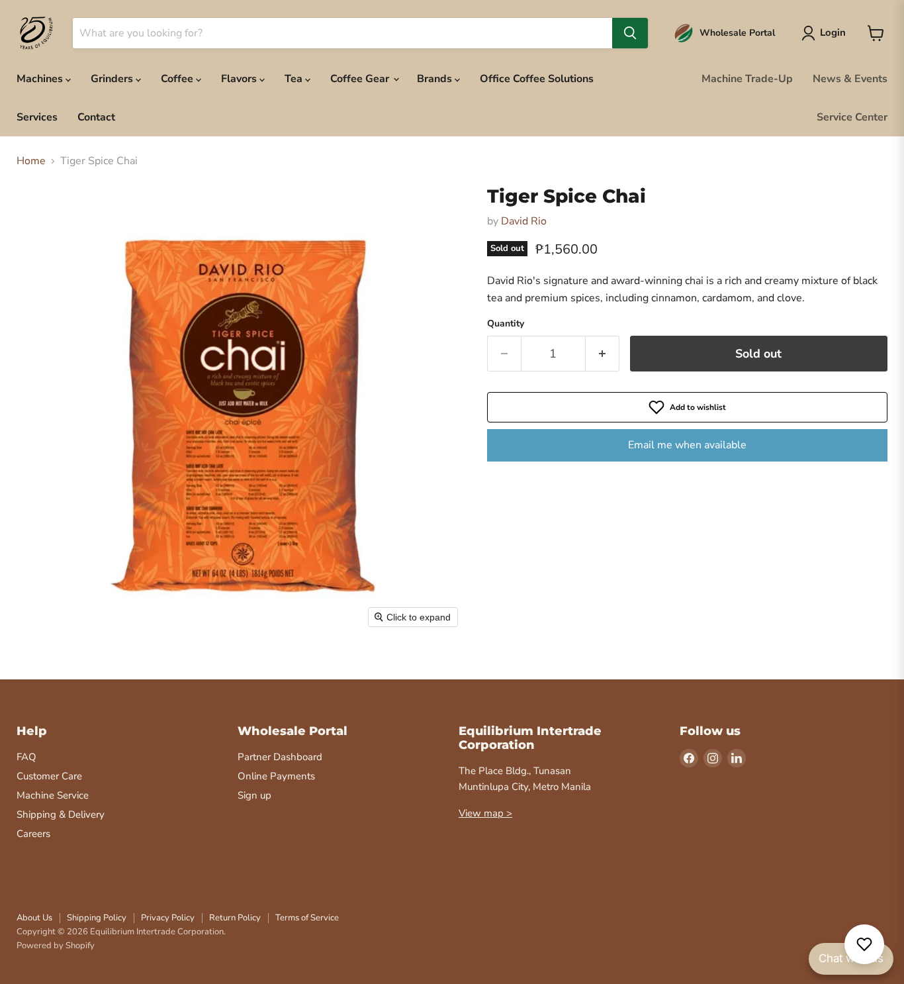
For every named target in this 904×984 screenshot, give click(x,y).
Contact (96, 117)
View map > (485, 813)
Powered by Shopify (56, 946)
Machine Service (53, 795)
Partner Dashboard (280, 756)
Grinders (113, 79)
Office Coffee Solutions (537, 79)
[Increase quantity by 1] (602, 354)
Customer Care (49, 776)
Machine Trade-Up (747, 79)
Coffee (178, 79)
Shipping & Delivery (61, 814)
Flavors (240, 79)
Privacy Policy (168, 918)
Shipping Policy (96, 918)
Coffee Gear (361, 79)
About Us (34, 918)
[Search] (630, 33)
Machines (41, 79)
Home (31, 161)
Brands (436, 79)
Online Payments (276, 776)
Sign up (254, 795)
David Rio (524, 221)
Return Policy (235, 918)
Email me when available (687, 445)
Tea (295, 79)
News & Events (850, 79)
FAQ (26, 756)
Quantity (505, 324)
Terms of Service (307, 918)
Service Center (852, 117)
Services (37, 117)
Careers (33, 833)
